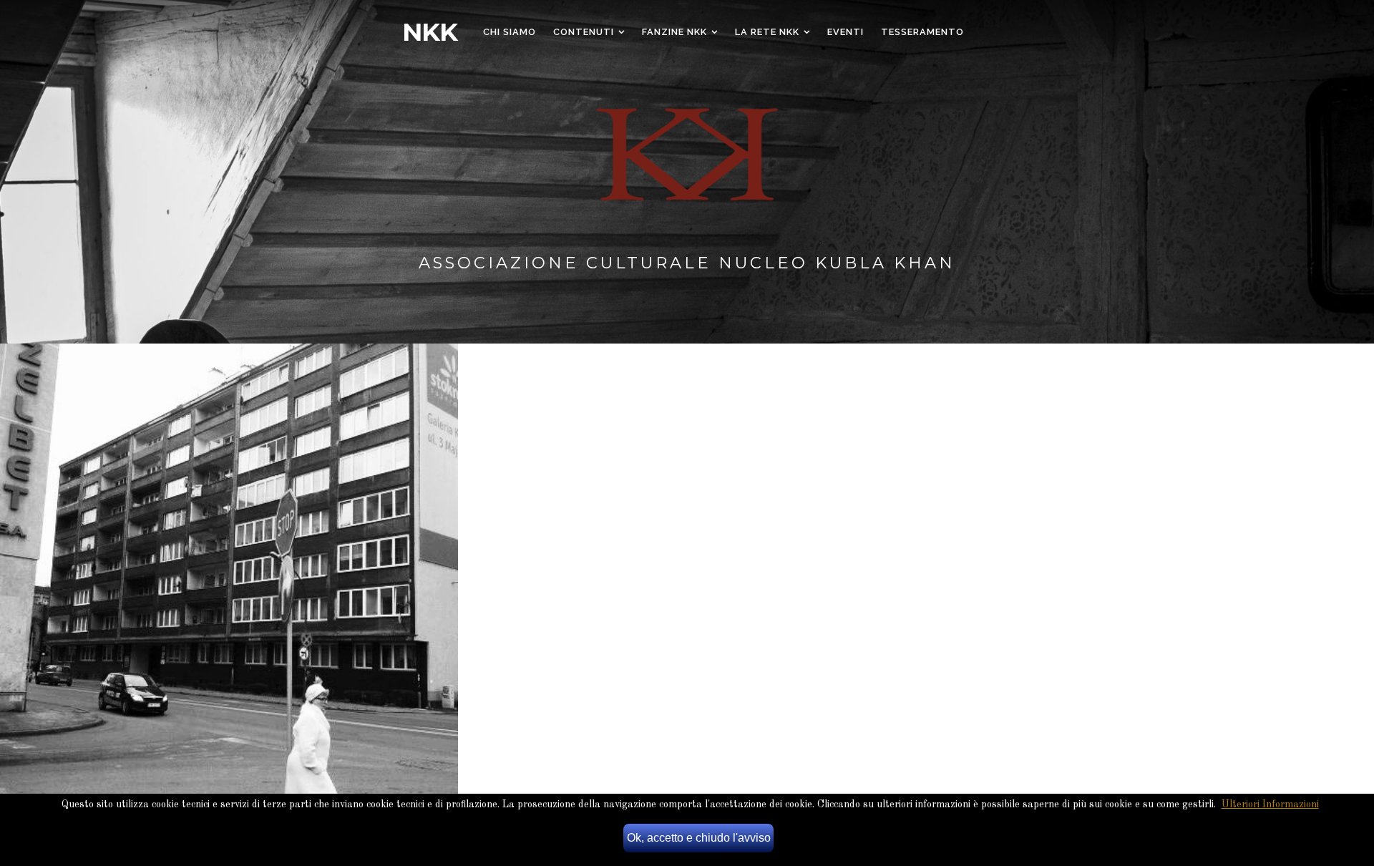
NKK (429, 32)
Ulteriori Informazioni (1270, 804)
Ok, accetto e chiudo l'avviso (699, 838)
